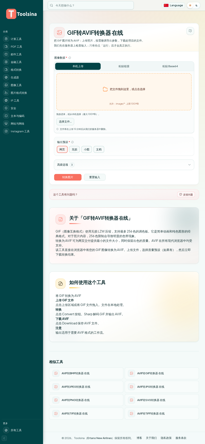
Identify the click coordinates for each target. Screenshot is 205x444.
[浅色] (190, 5)
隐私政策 (166, 438)
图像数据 (60, 57)
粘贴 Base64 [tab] (170, 66)
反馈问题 (188, 194)
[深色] (196, 5)
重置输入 (94, 177)
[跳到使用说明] (190, 31)
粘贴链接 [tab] (124, 66)
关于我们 (151, 438)
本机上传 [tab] (78, 66)
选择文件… (65, 121)
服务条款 (181, 438)
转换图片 (67, 177)
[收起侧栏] (4, 438)
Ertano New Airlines (99, 438)
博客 (139, 438)
